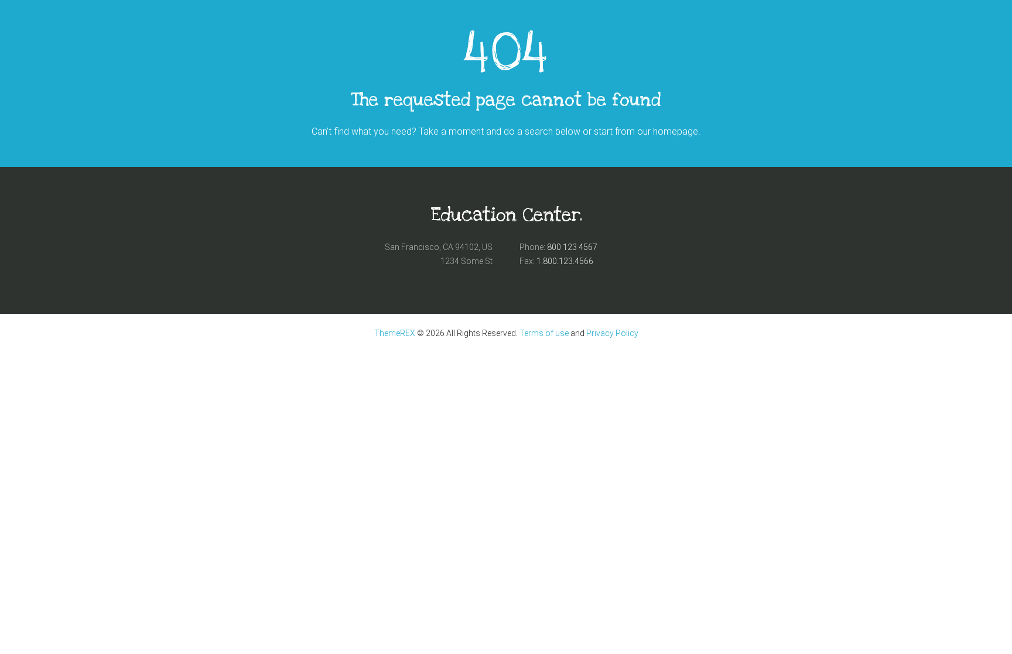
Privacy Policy (612, 333)
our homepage (667, 131)
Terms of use (544, 333)
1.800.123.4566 (564, 261)
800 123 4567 (572, 247)
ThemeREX (394, 333)
